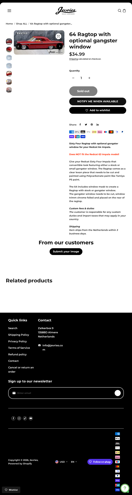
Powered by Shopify (20, 463)
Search (12, 328)
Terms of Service (19, 347)
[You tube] (31, 418)
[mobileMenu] (9, 10)
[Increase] (89, 78)
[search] (120, 11)
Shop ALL (21, 23)
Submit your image (66, 251)
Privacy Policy (17, 341)
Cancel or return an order (21, 369)
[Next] (59, 46)
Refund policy (17, 354)
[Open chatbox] (124, 488)
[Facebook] (80, 124)
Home (9, 23)
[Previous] (18, 46)
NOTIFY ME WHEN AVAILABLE (97, 101)
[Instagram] (19, 418)
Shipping (73, 59)
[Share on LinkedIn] (97, 124)
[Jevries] (66, 11)
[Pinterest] (92, 124)
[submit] (118, 393)
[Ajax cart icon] (124, 11)
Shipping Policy (18, 334)
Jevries (34, 460)
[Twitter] (86, 124)
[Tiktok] (25, 418)
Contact (13, 360)
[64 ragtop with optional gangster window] (58, 36)
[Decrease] (73, 78)
